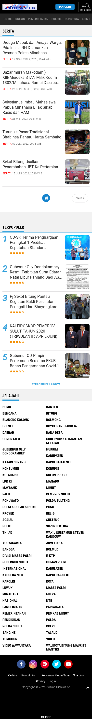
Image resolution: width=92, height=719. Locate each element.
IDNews (20, 19)
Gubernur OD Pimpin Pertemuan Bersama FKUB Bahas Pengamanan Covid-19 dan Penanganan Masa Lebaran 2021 (35, 360)
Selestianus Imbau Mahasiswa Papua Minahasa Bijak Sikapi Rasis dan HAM (29, 107)
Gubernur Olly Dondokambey (14, 451)
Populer (65, 6)
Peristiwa (72, 19)
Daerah (8, 433)
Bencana (9, 413)
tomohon (9, 639)
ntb (49, 600)
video (50, 639)
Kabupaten (54, 456)
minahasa (10, 594)
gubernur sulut (15, 562)
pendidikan (11, 620)
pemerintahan (14, 613)
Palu (6, 494)
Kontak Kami (29, 675)
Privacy (40, 681)
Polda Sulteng (58, 500)
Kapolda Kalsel (58, 462)
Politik (57, 19)
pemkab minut (57, 613)
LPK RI (7, 481)
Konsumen (10, 468)
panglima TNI (13, 607)
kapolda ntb (12, 575)
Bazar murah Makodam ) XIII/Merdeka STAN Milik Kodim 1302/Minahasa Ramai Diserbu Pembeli (29, 77)
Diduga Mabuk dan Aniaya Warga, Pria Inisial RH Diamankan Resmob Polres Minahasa (32, 47)
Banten (52, 407)
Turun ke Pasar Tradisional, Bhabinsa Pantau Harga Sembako (31, 134)
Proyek (8, 513)
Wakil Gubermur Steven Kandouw (65, 534)
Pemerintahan (38, 19)
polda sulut (12, 626)
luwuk (7, 588)
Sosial (7, 520)
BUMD (6, 407)
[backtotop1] (88, 687)
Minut (51, 488)
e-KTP (50, 556)
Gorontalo (11, 439)
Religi (50, 513)
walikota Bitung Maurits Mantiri (66, 647)
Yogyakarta (12, 543)
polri (50, 626)
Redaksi (13, 675)
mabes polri (56, 588)
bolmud (52, 549)
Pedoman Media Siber (55, 675)
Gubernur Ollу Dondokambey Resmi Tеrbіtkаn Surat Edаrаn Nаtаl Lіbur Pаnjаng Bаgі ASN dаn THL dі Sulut (36, 272)
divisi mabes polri (17, 556)
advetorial (55, 543)
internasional (14, 568)
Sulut (7, 526)
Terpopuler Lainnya (46, 384)
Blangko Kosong (15, 420)
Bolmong (53, 420)
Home (8, 19)
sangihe (8, 633)
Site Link (78, 675)
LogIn (52, 681)
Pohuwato (10, 500)
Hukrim (52, 449)
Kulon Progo (56, 475)
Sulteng (52, 520)
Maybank (9, 488)
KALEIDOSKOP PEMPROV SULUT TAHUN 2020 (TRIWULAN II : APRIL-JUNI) (33, 331)
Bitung (51, 413)
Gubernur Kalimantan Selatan (64, 441)
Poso (50, 507)
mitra (51, 594)
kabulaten (54, 568)
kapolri (8, 581)
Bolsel (7, 426)
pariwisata (55, 607)
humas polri (56, 562)
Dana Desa (54, 433)
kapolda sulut (58, 575)
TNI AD (7, 533)
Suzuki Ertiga (57, 526)
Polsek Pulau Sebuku (19, 507)
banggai (8, 549)
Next (79, 198)
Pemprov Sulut (58, 494)
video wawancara (16, 645)
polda (51, 620)
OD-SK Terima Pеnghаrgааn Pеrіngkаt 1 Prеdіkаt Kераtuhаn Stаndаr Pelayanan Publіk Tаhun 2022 (36, 242)
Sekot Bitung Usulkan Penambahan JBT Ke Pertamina (30, 164)
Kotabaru (10, 475)
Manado (52, 481)
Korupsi (52, 468)
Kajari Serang (14, 462)
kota (49, 581)
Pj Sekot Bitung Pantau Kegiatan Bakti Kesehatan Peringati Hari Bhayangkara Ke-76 (33, 301)
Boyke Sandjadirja (61, 426)
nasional (9, 600)
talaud (51, 633)
